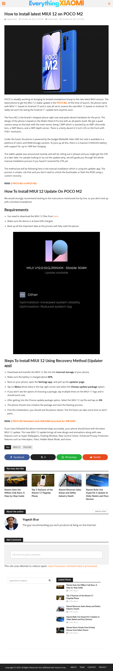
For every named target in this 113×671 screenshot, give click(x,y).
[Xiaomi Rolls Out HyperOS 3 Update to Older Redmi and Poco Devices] (97, 480)
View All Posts (100, 511)
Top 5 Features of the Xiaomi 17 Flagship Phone (42, 493)
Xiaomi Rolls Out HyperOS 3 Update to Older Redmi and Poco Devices (97, 494)
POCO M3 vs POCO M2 (25, 183)
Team (82, 667)
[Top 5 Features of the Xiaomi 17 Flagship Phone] (43, 480)
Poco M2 (27, 447)
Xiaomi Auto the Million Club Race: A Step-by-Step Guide (14, 493)
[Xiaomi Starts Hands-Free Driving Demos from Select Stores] (60, 630)
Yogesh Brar (11, 19)
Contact (92, 667)
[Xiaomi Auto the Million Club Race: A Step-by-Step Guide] (15, 480)
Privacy (102, 667)
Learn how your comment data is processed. (72, 566)
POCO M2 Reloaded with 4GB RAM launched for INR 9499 (44, 421)
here (56, 216)
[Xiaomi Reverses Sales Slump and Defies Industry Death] (70, 480)
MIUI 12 (16, 447)
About (73, 667)
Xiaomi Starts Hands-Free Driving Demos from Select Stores (80, 629)
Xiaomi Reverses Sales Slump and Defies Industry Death (70, 493)
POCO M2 (62, 102)
